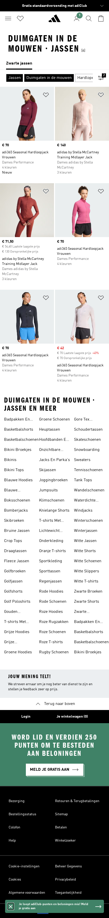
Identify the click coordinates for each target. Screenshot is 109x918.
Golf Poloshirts (17, 602)
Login (25, 716)
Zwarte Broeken (88, 592)
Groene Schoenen (54, 420)
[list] (54, 64)
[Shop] (54, 20)
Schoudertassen (88, 430)
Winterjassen (85, 531)
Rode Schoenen (52, 602)
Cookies (15, 879)
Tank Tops (83, 480)
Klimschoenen (51, 500)
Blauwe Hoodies (18, 480)
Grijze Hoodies (16, 632)
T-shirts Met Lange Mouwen (52, 521)
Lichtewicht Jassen (49, 531)
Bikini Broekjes (17, 450)
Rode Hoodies (51, 592)
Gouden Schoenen (12, 612)
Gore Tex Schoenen (82, 420)
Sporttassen (49, 571)
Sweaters (82, 460)
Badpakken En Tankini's (17, 420)
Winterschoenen (88, 521)
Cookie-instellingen (24, 866)
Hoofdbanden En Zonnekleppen (53, 440)
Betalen (61, 827)
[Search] (89, 18)
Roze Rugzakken (53, 622)
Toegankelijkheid (68, 892)
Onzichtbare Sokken (49, 450)
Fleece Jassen (16, 561)
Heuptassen (49, 430)
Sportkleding (50, 561)
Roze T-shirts (51, 642)
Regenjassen (50, 581)
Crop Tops (13, 541)
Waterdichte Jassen (85, 501)
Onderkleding (51, 541)
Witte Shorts (85, 551)
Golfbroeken (15, 571)
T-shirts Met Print (15, 622)
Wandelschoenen (89, 490)
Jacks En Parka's (54, 460)
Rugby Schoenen (54, 652)
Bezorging (17, 801)
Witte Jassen (85, 541)
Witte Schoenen (87, 561)
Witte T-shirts (86, 581)
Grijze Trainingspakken (19, 642)
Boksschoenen (17, 500)
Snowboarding (87, 450)
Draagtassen (15, 551)
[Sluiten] (11, 906)
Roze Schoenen (52, 632)
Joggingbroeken (53, 480)
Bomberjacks (16, 511)
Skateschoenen (87, 440)
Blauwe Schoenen (12, 490)
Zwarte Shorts (86, 602)
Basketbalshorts (18, 430)
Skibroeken (14, 521)
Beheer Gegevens (68, 866)
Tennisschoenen (88, 470)
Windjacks (83, 511)
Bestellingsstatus (22, 814)
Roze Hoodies (51, 612)
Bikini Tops (14, 470)
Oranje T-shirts (52, 551)
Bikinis (10, 460)
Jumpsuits (48, 490)
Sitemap (61, 814)
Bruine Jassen (17, 531)
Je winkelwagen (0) (72, 716)
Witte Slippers (86, 571)
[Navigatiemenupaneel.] (8, 18)
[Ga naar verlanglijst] (20, 18)
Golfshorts (13, 592)
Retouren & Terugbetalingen (77, 801)
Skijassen (47, 470)
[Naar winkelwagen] (101, 18)
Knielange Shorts (54, 511)
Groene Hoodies (18, 652)
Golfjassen (13, 581)
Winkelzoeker (65, 840)
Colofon (14, 827)
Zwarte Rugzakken (84, 612)
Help (12, 840)
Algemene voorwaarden (27, 892)
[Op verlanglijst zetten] (46, 96)
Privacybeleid (65, 879)
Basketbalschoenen (21, 440)
